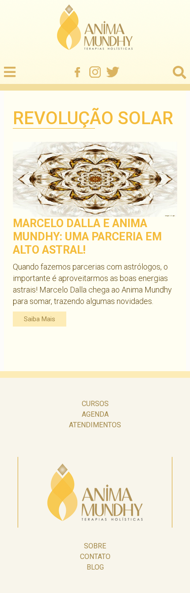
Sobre (95, 546)
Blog (95, 567)
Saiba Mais (39, 319)
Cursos (95, 403)
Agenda (95, 414)
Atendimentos (95, 425)
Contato (95, 556)
